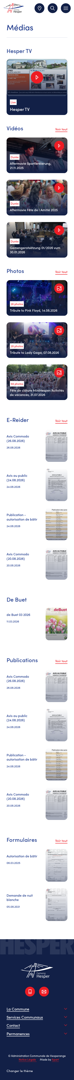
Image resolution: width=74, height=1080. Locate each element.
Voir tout (61, 129)
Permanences (18, 1033)
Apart (55, 1059)
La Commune (18, 1008)
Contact (13, 1025)
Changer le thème (20, 1071)
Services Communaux (25, 1017)
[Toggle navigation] (66, 8)
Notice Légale (28, 1059)
